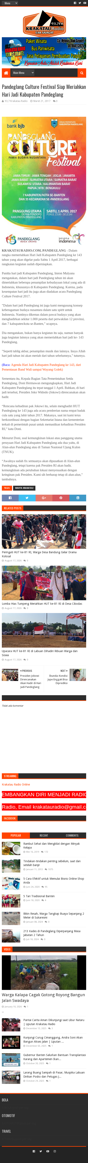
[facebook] (75, 3)
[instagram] (54, 1151)
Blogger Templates (61, 1158)
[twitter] (80, 3)
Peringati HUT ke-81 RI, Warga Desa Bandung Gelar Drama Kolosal (39, 554)
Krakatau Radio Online (16, 784)
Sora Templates (38, 1158)
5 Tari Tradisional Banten (39, 896)
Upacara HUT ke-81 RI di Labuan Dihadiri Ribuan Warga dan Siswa (40, 653)
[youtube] (84, 3)
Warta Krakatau (24, 488)
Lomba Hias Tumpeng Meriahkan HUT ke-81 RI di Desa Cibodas (42, 603)
